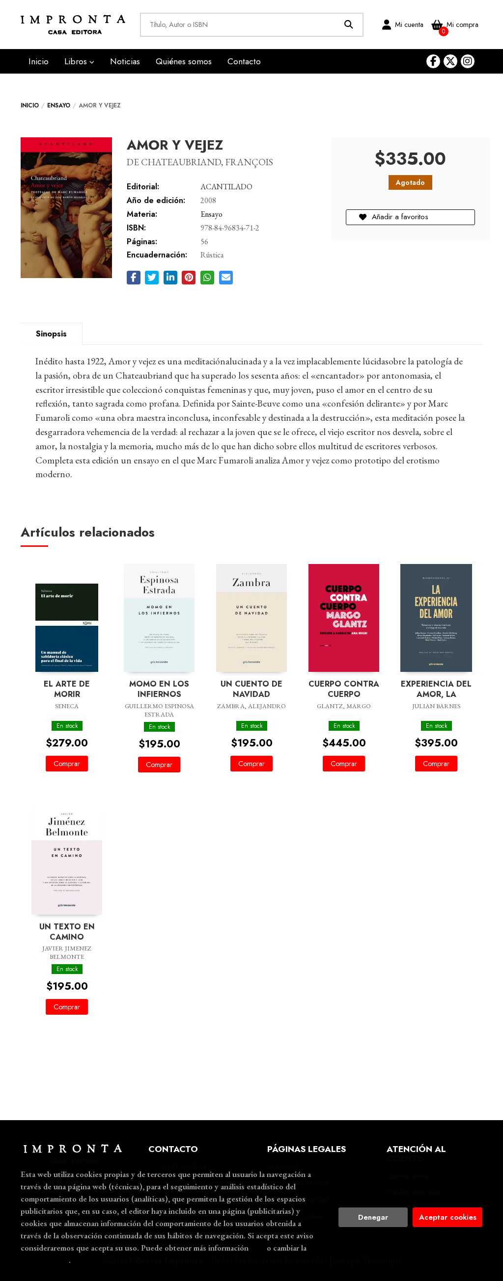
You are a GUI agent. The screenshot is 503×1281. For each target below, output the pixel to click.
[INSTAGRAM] (467, 61)
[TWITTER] (450, 61)
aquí (258, 1247)
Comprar (67, 764)
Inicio (30, 105)
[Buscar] (349, 25)
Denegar (373, 1217)
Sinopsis (51, 333)
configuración (45, 1260)
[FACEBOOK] (433, 61)
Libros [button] (76, 61)
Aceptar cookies (447, 1217)
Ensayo (58, 105)
